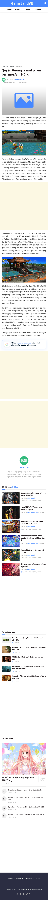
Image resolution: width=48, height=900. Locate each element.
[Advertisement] (24, 38)
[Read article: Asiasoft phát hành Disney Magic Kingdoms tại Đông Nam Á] (11, 541)
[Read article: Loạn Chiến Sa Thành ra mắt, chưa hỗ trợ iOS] (11, 512)
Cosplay (37, 9)
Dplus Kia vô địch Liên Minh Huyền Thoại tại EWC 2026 (26, 807)
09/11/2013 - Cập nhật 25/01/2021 (15, 83)
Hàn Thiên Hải (19, 79)
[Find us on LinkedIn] (29, 894)
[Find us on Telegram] (20, 894)
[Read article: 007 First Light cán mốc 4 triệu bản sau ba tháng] (6, 659)
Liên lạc (37, 878)
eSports (19, 9)
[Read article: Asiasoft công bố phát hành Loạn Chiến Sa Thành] (11, 526)
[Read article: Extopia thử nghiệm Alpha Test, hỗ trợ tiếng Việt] (11, 498)
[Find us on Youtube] (24, 894)
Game (9, 9)
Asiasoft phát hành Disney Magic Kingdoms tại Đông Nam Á (33, 538)
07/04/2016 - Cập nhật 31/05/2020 (31, 572)
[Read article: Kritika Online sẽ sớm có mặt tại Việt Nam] (11, 569)
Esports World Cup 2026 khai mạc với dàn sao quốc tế (26, 814)
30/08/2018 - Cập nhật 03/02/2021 (31, 500)
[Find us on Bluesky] (27, 894)
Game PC (19, 66)
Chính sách (28, 878)
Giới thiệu (11, 878)
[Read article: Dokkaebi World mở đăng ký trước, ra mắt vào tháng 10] (6, 649)
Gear (28, 9)
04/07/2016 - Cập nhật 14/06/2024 (31, 557)
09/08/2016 (41, 543)
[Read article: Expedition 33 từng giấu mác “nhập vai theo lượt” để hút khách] (6, 669)
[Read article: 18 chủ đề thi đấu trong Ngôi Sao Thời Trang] (24, 759)
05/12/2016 (41, 512)
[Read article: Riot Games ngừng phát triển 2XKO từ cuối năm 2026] (6, 640)
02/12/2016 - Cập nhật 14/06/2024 (31, 529)
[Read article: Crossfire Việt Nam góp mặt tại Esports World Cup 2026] (6, 678)
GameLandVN (22, 3)
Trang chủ (5, 66)
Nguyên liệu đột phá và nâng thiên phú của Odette (25, 790)
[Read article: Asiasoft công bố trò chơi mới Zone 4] (11, 555)
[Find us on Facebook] (17, 894)
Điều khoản (19, 878)
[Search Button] (45, 3)
